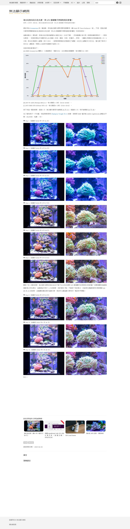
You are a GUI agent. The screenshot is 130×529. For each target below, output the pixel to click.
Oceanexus (34, 28)
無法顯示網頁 (13, 2)
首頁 (24, 23)
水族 (25, 443)
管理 (88, 2)
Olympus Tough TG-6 (59, 114)
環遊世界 (23, 2)
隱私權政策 (12, 524)
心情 (83, 2)
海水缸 (35, 23)
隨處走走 (32, 2)
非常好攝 (40, 2)
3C (72, 2)
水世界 (47, 2)
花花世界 (56, 2)
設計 (78, 2)
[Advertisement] (65, 397)
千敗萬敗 (66, 2)
